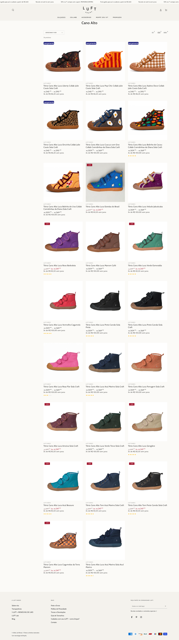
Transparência (17, 609)
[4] (165, 33)
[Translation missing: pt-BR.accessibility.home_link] (89, 10)
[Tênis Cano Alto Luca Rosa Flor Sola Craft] (63, 362)
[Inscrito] (166, 606)
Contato (54, 622)
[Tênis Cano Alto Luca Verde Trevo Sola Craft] (105, 421)
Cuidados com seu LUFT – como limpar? (65, 619)
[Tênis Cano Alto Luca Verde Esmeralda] (147, 241)
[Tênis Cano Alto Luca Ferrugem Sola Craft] (147, 362)
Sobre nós (15, 606)
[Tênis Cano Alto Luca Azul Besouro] (63, 481)
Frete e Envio (55, 606)
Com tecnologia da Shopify (19, 635)
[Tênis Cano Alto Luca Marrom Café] (105, 241)
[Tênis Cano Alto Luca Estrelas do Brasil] (105, 182)
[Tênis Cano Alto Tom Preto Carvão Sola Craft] (147, 481)
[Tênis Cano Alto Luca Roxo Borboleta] (63, 241)
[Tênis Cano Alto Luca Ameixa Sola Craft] (63, 421)
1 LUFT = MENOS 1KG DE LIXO (22, 612)
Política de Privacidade (59, 609)
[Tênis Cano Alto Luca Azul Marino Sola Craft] (105, 362)
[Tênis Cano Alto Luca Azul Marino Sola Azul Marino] (105, 540)
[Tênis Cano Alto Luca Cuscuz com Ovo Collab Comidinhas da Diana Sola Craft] (105, 120)
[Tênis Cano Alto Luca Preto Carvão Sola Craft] (147, 300)
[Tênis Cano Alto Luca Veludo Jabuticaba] (147, 182)
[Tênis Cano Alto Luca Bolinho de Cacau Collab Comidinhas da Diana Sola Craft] (147, 120)
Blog (13, 619)
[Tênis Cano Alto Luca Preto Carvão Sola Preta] (105, 300)
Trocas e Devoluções (58, 612)
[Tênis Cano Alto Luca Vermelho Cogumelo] (63, 300)
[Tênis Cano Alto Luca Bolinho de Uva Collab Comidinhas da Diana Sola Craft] (63, 182)
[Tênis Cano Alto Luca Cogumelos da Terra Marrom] (63, 540)
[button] (13, 10)
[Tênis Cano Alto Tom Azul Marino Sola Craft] (105, 481)
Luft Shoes (19, 632)
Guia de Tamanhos (57, 616)
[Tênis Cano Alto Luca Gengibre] (147, 421)
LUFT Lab (15, 616)
